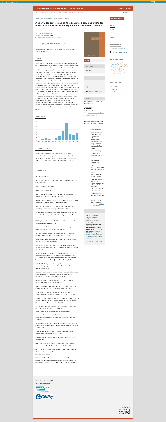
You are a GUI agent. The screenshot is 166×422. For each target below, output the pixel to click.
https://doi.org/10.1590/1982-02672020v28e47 (52, 44)
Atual (37, 13)
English (112, 30)
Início (37, 18)
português (113, 37)
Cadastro (121, 8)
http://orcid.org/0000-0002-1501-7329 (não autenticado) (50, 37)
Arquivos (45, 13)
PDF (87, 60)
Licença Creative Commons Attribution (97, 143)
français (112, 35)
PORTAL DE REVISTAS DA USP (9, 2)
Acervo (42, 18)
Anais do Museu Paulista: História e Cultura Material (60, 8)
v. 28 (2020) (49, 18)
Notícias (81, 13)
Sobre (53, 13)
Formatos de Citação (94, 241)
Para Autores (113, 89)
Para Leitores (113, 86)
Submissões (63, 13)
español (112, 32)
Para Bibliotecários (115, 92)
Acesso (128, 8)
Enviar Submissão (117, 18)
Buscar (126, 13)
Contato (72, 13)
